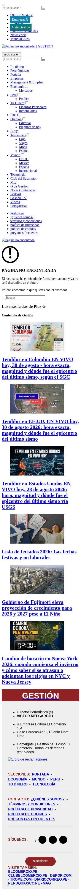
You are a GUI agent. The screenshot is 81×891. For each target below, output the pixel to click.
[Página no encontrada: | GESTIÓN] (27, 46)
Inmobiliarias (28, 111)
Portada (15, 74)
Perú (13, 95)
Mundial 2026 (20, 39)
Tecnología (17, 174)
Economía (17, 86)
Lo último (17, 66)
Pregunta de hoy (30, 127)
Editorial (25, 123)
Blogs (14, 131)
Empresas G (20, 19)
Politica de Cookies (27, 814)
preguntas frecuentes (24, 233)
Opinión (16, 119)
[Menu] (3, 4)
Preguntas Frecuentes (31, 819)
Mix (13, 182)
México (24, 163)
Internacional (28, 171)
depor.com (60, 875)
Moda (23, 147)
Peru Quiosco (19, 70)
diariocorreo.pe (50, 879)
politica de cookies (23, 229)
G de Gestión (21, 27)
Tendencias (18, 135)
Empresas (17, 23)
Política (24, 99)
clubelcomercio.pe (27, 875)
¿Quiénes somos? (48, 799)
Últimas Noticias (21, 15)
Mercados (25, 90)
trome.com (21, 879)
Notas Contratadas (22, 190)
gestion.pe (17, 213)
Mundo (15, 155)
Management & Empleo (26, 82)
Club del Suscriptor (23, 178)
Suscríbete (40, 861)
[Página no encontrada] (18, 240)
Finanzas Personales (24, 31)
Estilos (23, 151)
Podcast (15, 194)
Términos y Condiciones (31, 804)
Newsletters (18, 35)
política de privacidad (25, 225)
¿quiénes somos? (21, 217)
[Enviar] (43, 9)
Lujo (22, 139)
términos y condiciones (26, 221)
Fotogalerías (18, 206)
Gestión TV (18, 198)
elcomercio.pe (22, 871)
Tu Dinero (17, 103)
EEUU (24, 159)
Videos (15, 202)
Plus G (15, 115)
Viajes (23, 143)
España (24, 167)
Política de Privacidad (30, 809)
